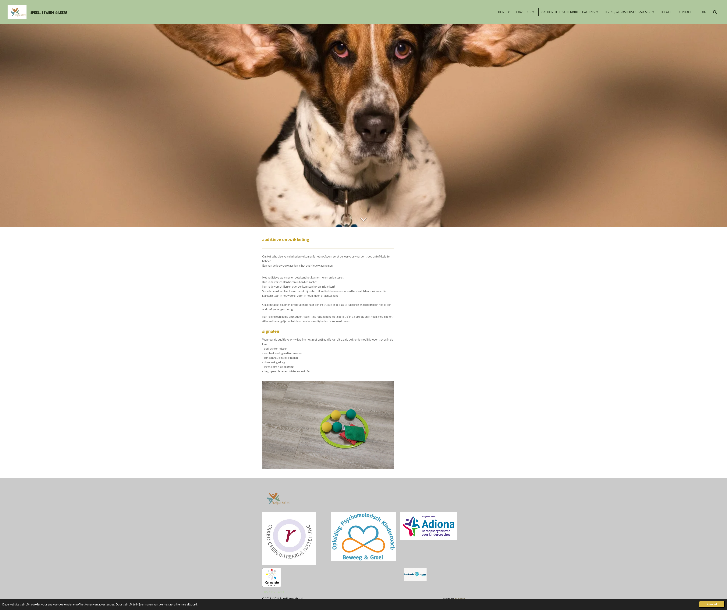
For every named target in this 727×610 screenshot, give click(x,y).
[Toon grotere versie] (428, 526)
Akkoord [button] (712, 604)
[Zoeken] (714, 12)
